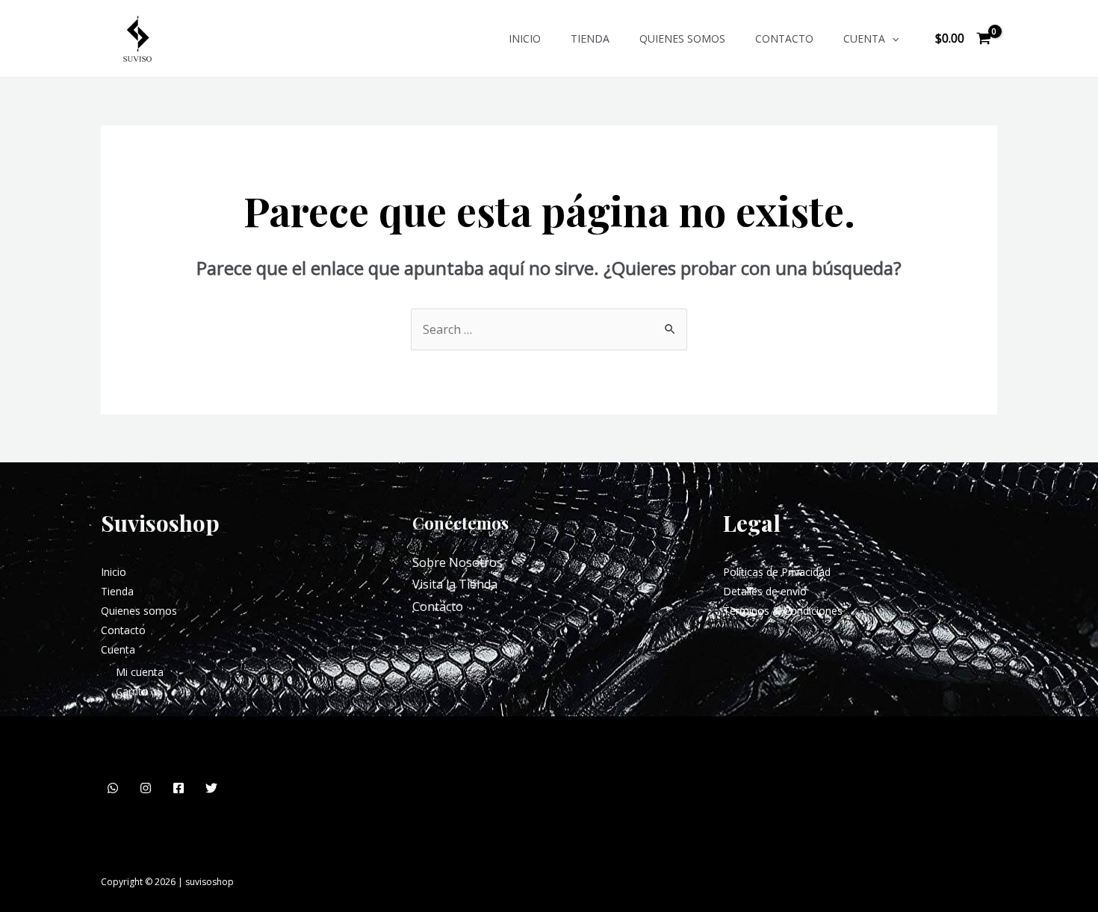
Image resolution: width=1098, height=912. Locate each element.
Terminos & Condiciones (783, 611)
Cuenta (864, 38)
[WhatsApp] (113, 788)
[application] (892, 38)
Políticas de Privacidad (777, 572)
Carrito (132, 691)
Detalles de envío (765, 591)
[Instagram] (146, 788)
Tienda (590, 38)
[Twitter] (211, 788)
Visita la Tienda (454, 584)
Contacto (784, 38)
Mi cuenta (140, 672)
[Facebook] (178, 788)
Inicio (525, 38)
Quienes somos (682, 38)
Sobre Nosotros (457, 562)
